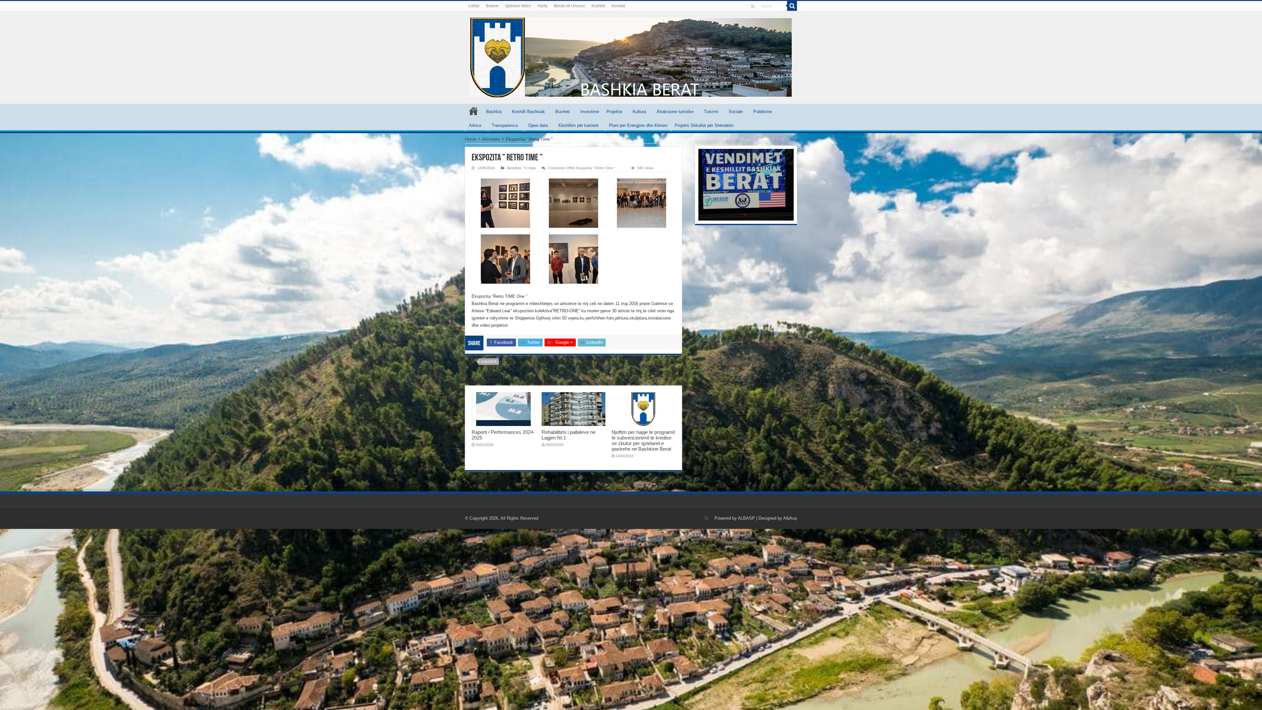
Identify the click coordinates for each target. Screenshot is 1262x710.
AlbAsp (790, 518)
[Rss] (752, 6)
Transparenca (505, 125)
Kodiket (598, 6)
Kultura (639, 111)
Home (470, 139)
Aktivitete (491, 139)
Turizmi (711, 111)
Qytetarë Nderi (518, 6)
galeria (489, 362)
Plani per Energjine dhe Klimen (638, 125)
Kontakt (618, 6)
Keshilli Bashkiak (528, 111)
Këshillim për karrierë (578, 125)
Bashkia (494, 111)
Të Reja (529, 168)
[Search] (792, 6)
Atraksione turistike (675, 111)
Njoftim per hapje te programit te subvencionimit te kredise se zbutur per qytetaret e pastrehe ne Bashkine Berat (643, 440)
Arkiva (475, 125)
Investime (589, 111)
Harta (543, 6)
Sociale (736, 111)
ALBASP (746, 518)
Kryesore (473, 111)
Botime (492, 6)
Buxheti (562, 111)
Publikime (762, 111)
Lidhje (473, 6)
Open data (538, 125)
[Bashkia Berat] (631, 56)
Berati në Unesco (569, 6)
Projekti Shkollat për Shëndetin (704, 125)
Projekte (614, 111)
